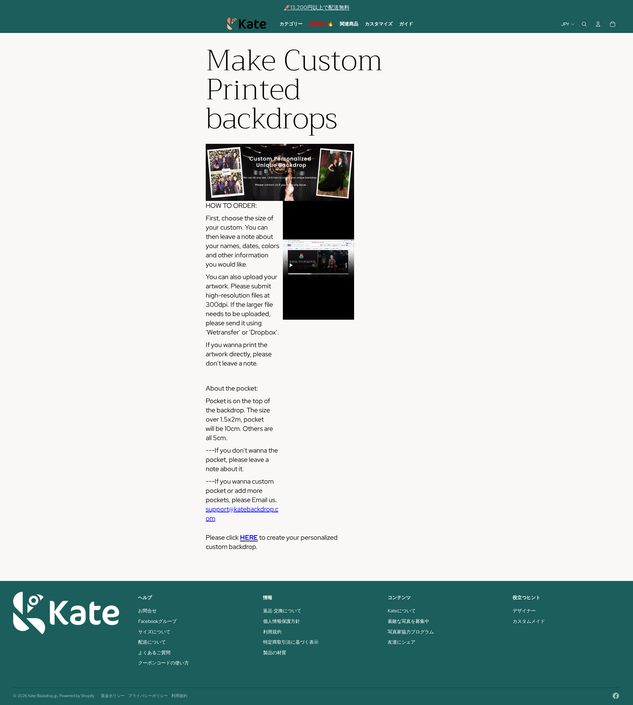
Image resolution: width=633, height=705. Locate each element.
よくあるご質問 (154, 653)
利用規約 (272, 632)
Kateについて (402, 611)
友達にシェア (401, 642)
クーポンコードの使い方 (163, 663)
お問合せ (147, 611)
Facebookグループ (157, 621)
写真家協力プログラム (411, 632)
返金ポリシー (113, 695)
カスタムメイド (529, 621)
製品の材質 (274, 653)
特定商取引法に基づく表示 (290, 642)
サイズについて (154, 632)
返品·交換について (282, 611)
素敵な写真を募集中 (408, 621)
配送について (152, 642)
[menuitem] (291, 24)
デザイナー (524, 611)
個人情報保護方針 (281, 621)
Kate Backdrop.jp (42, 695)
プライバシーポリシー (148, 695)
